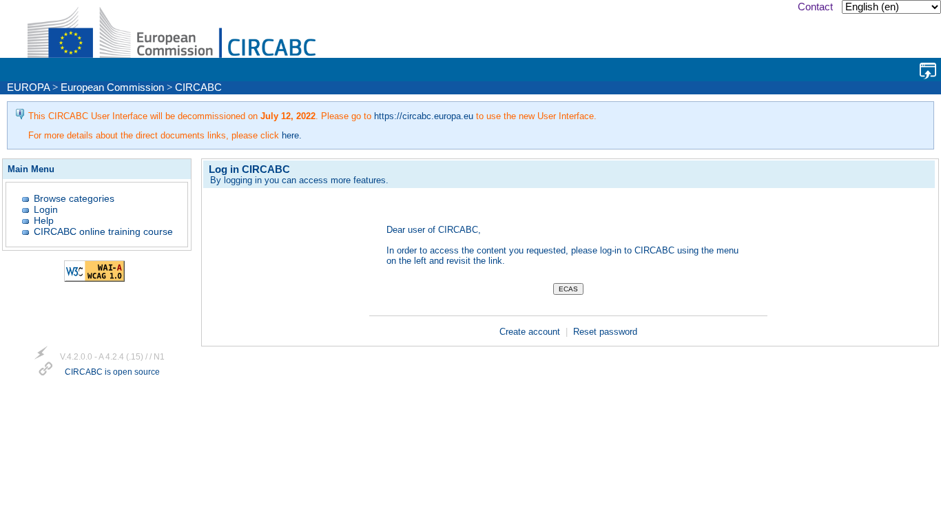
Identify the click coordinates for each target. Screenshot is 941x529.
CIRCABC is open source (112, 372)
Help (44, 220)
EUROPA (28, 87)
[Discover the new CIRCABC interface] (928, 71)
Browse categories (74, 198)
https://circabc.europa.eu (423, 116)
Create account (531, 331)
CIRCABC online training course (103, 231)
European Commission (112, 87)
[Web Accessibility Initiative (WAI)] (94, 278)
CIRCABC (198, 87)
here (290, 135)
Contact (815, 6)
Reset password (605, 331)
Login (46, 209)
